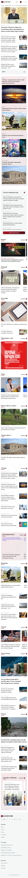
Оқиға (3, 714)
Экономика (5, 653)
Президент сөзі (7, 338)
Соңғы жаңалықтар (10, 192)
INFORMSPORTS (8, 534)
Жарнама (3, 868)
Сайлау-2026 (8, 5)
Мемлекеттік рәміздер (6, 850)
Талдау (3, 468)
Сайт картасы (4, 863)
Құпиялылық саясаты (6, 847)
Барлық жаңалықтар (14, 232)
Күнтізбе (4, 298)
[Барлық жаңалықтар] (24, 192)
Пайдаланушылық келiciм (7, 845)
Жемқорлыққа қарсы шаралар (8, 852)
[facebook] (9, 819)
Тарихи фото (6, 435)
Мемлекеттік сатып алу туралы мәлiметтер (11, 855)
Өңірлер (4, 563)
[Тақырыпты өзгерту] (21, 2)
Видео (3, 239)
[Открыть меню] (26, 2)
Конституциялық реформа (20, 5)
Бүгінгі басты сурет (8, 406)
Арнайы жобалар (10, 778)
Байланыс (3, 865)
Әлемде (4, 267)
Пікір (3, 374)
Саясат (3, 627)
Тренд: (2, 5)
